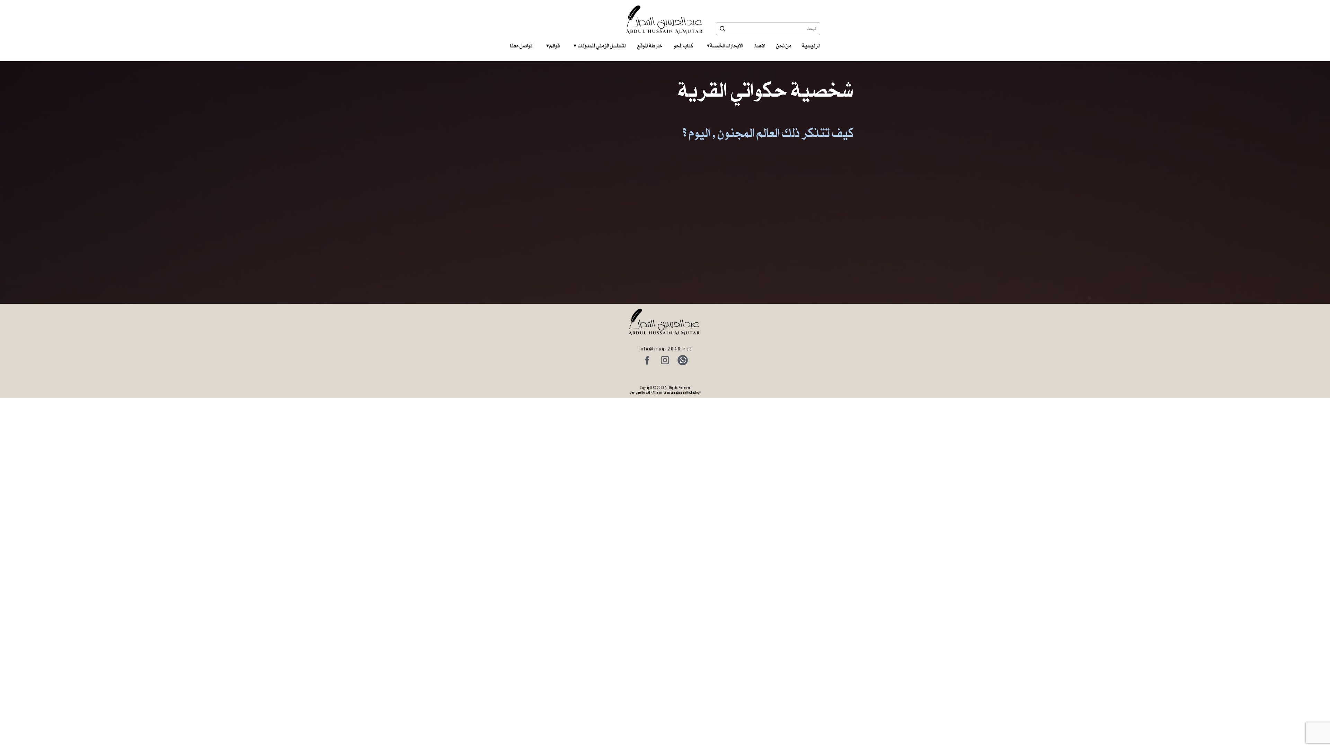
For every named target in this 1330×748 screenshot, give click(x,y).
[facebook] (647, 360)
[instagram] (665, 360)
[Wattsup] (682, 360)
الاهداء (759, 45)
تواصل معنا (521, 45)
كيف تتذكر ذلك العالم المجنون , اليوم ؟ (768, 133)
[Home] (665, 19)
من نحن (783, 45)
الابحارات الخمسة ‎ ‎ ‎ (725, 45)
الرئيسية (811, 45)
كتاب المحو (683, 45)
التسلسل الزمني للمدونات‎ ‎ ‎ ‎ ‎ (600, 45)
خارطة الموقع (650, 45)
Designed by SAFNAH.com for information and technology (665, 392)
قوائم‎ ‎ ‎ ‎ (553, 45)
